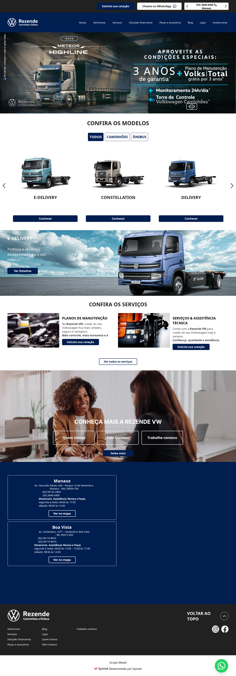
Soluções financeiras (19, 639)
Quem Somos (74, 437)
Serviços (12, 634)
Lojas (45, 634)
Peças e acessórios (18, 644)
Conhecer (45, 218)
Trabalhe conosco (162, 437)
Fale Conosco (118, 437)
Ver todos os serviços (118, 361)
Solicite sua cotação (115, 6)
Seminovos (13, 629)
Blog (44, 629)
